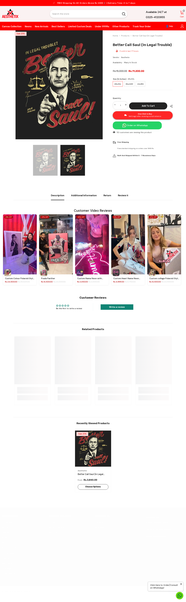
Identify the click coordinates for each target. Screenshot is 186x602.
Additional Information (84, 198)
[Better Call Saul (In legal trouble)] (93, 451)
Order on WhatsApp (137, 128)
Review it (123, 198)
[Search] (88, 17)
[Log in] (182, 29)
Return (107, 198)
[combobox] (85, 17)
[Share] (170, 109)
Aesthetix (125, 60)
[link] (32, 394)
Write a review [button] (117, 309)
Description (57, 198)
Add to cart (148, 108)
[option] (93, 4)
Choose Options (93, 489)
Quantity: (117, 101)
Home (115, 38)
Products (125, 38)
